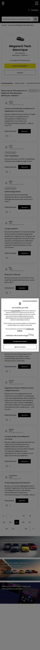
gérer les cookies (20, 347)
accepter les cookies (20, 341)
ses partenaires (16, 310)
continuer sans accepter (30, 301)
